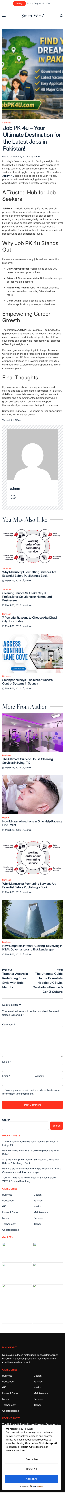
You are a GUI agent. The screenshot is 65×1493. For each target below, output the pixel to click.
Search (6, 1119)
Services (6, 122)
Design (38, 1194)
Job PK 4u (16, 420)
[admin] (32, 454)
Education (8, 1200)
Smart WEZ (32, 15)
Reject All (31, 1468)
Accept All (31, 1478)
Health (5, 817)
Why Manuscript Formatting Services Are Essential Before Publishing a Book (29, 574)
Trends (37, 1223)
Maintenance (41, 1212)
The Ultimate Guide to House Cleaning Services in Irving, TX (27, 761)
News (5, 1218)
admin (37, 156)
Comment (8, 1024)
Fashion (38, 1200)
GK (4, 1206)
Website (39, 1075)
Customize (32, 1459)
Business (6, 755)
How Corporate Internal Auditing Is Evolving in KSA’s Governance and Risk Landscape (32, 947)
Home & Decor (10, 1212)
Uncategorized (10, 1229)
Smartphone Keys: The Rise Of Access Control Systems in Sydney (27, 681)
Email (6, 1075)
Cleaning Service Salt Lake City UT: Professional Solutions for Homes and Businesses (27, 596)
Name (6, 1061)
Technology (9, 1223)
